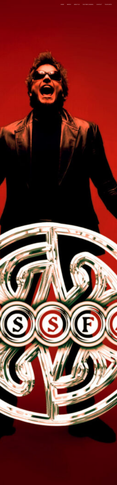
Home (62, 4)
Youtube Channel (88, 4)
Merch (69, 4)
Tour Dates (108, 4)
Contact (99, 4)
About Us (77, 4)
